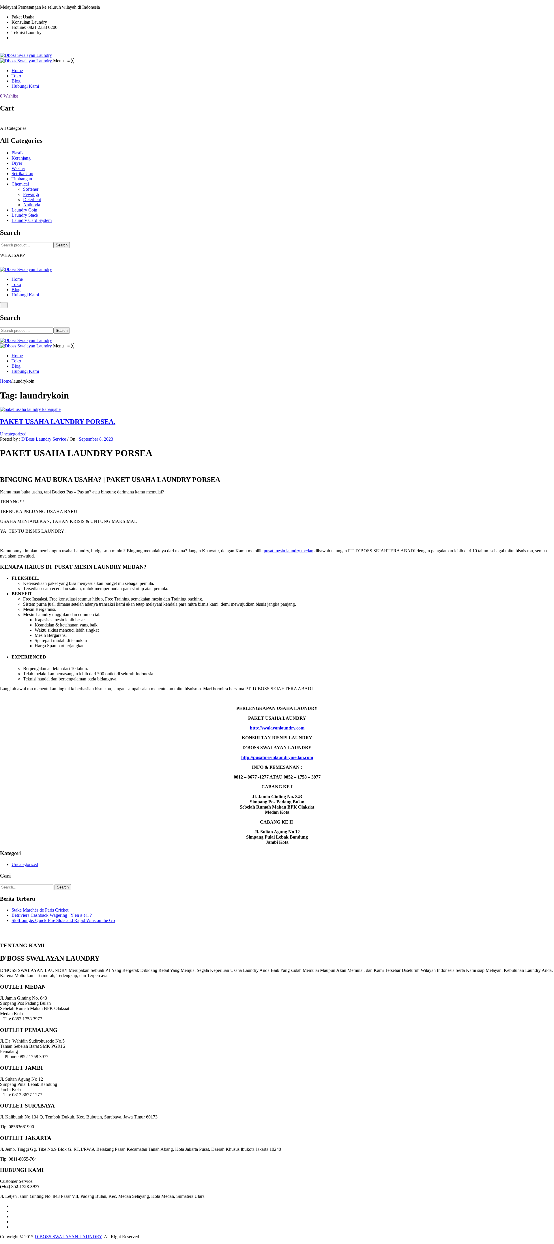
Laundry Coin (24, 209)
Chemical (20, 184)
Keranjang (21, 158)
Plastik (18, 152)
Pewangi (31, 194)
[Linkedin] (13, 1221)
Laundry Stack (25, 215)
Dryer (17, 163)
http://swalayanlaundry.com (277, 727)
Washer (18, 168)
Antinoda (31, 204)
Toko (16, 284)
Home (17, 279)
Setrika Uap (22, 173)
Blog (16, 289)
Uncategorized (13, 433)
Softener (30, 189)
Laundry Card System (32, 220)
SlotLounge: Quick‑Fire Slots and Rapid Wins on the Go (63, 920)
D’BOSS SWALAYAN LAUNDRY (68, 1236)
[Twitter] (13, 1211)
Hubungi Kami (25, 294)
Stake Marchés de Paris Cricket (40, 910)
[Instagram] (13, 1216)
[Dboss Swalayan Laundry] (26, 55)
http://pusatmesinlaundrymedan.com (277, 757)
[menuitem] (17, 70)
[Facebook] (13, 1206)
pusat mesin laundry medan (288, 550)
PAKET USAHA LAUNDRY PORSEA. (57, 421)
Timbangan (22, 178)
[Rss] (13, 1226)
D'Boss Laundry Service (43, 439)
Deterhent (32, 199)
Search (62, 245)
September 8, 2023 (96, 439)
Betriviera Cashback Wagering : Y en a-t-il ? (52, 915)
